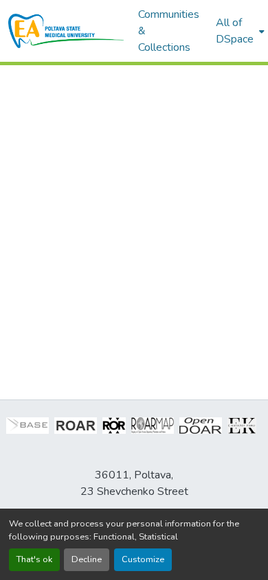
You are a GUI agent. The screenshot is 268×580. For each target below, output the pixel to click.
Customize (143, 559)
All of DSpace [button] (235, 31)
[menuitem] (239, 31)
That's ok (34, 559)
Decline (86, 559)
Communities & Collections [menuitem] (168, 31)
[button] (66, 31)
